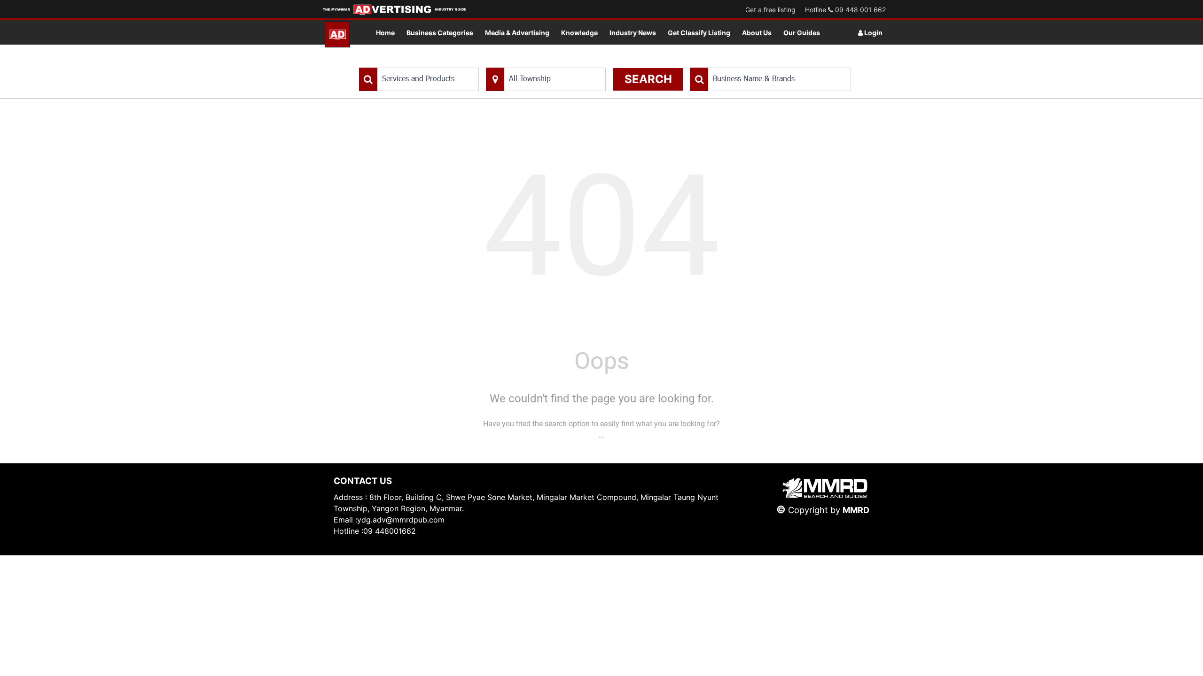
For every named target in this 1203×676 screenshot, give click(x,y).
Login (873, 33)
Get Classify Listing (699, 33)
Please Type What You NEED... (402, 62)
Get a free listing (770, 10)
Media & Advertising (517, 33)
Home (385, 33)
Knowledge (579, 33)
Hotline (845, 10)
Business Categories (439, 33)
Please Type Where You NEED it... (534, 62)
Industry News (632, 33)
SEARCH (648, 79)
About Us (757, 33)
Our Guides (801, 33)
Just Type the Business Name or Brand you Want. (760, 62)
